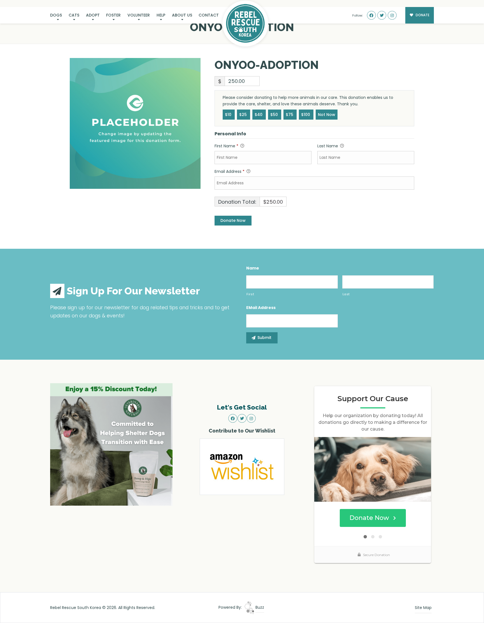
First (250, 294)
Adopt (93, 15)
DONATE (422, 15)
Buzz (259, 607)
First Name (226, 146)
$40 (259, 114)
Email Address (230, 171)
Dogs (56, 15)
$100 (306, 114)
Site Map (423, 607)
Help (161, 15)
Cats (74, 15)
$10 (228, 114)
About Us (182, 15)
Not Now (326, 114)
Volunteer (138, 15)
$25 (243, 114)
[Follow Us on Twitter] (381, 15)
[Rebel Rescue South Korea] (245, 24)
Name (252, 268)
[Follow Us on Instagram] (392, 15)
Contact (209, 15)
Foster (113, 15)
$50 (274, 114)
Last (346, 294)
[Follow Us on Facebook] (371, 15)
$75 (290, 114)
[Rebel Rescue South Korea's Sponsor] (111, 444)
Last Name (328, 146)
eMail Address (261, 307)
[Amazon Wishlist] (242, 466)
